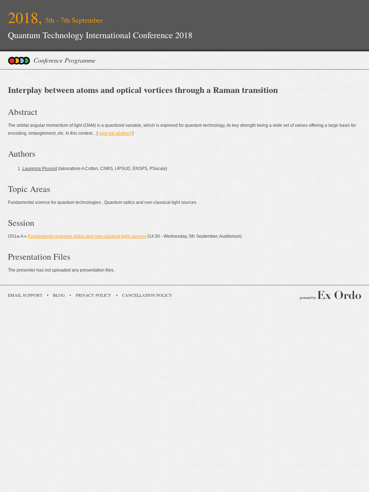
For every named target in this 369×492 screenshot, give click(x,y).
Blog (59, 295)
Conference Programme (64, 59)
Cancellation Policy (147, 295)
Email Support (25, 295)
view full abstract (115, 133)
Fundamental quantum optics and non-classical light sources (87, 236)
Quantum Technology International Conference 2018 (100, 35)
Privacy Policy (93, 295)
